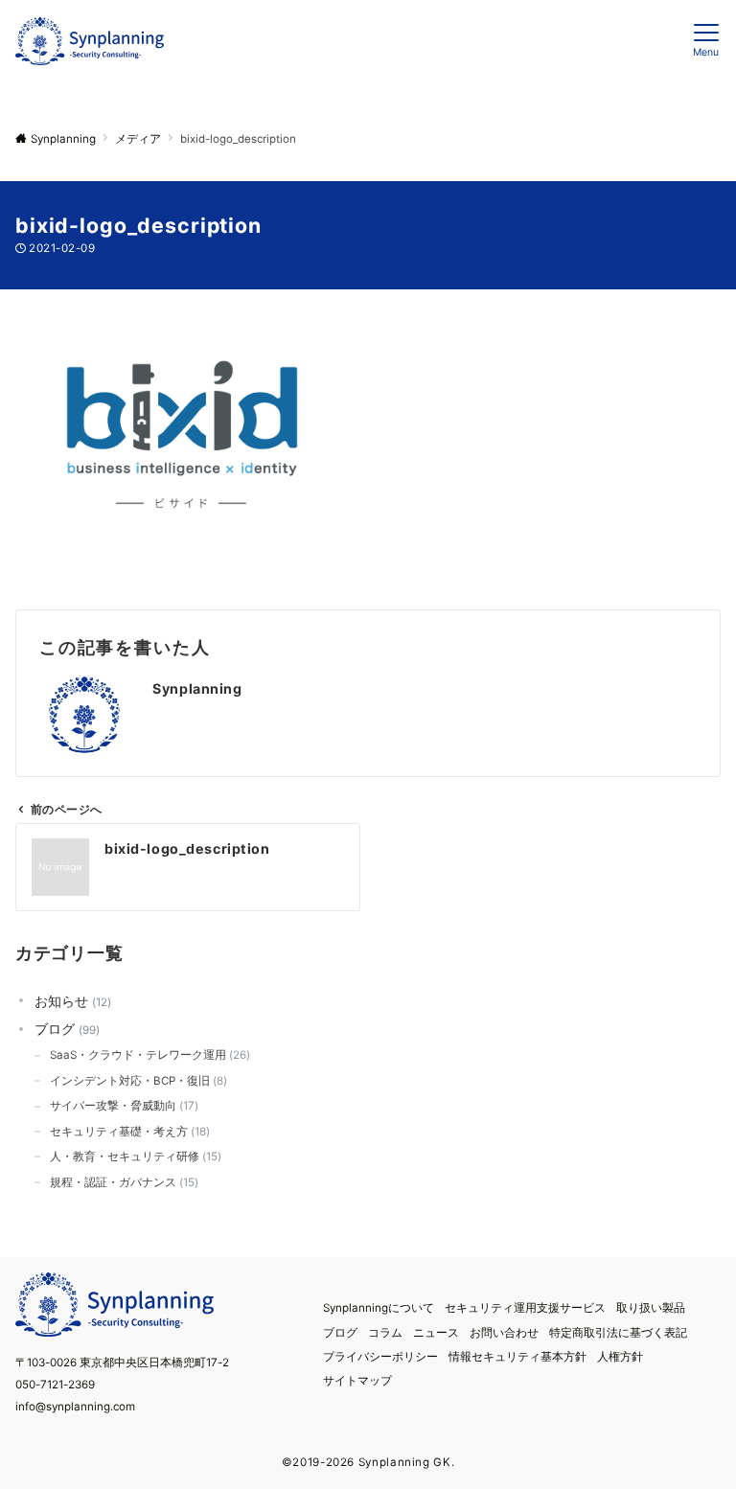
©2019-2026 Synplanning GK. (368, 1462)
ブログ (65, 1028)
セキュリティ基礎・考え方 (128, 1131)
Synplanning (197, 688)
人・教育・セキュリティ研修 (134, 1156)
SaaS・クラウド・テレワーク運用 (148, 1055)
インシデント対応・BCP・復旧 (136, 1081)
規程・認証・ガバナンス (122, 1182)
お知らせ (70, 1001)
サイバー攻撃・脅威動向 (122, 1105)
